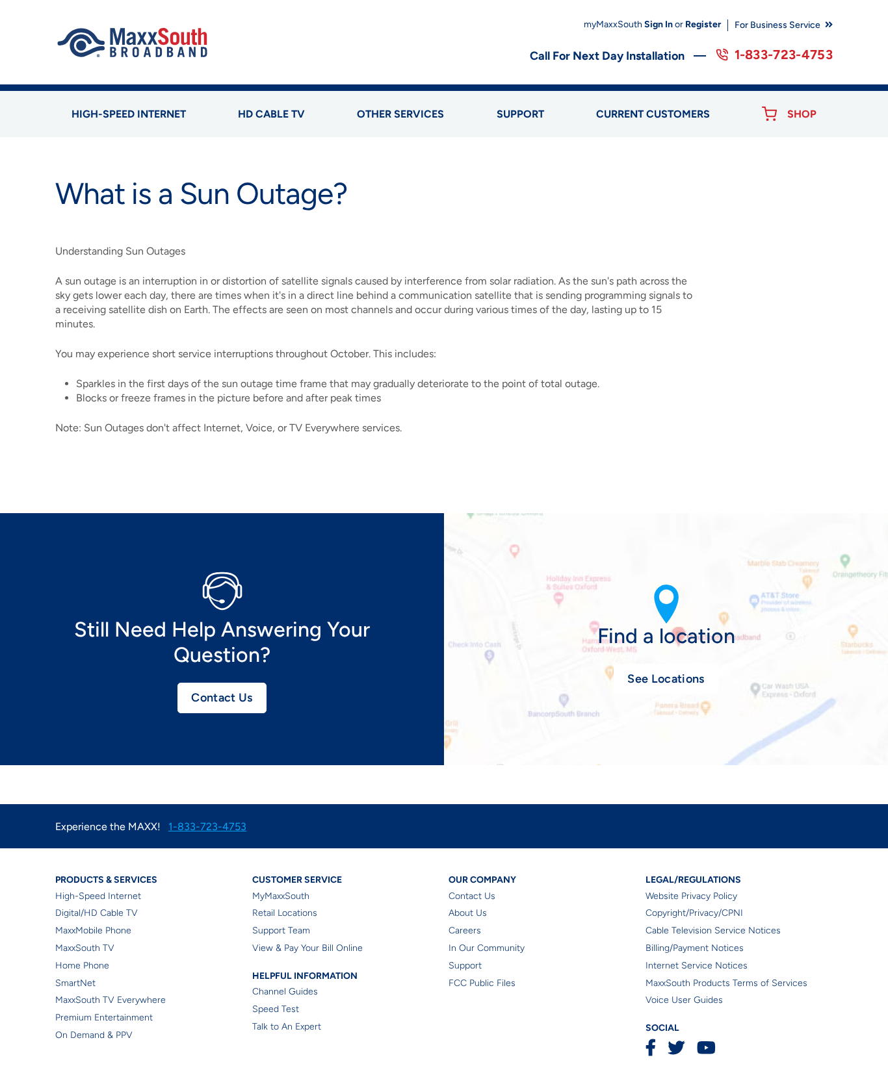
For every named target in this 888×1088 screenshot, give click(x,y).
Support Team (281, 930)
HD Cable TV (271, 114)
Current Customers (653, 114)
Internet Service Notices (697, 965)
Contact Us (221, 697)
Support (520, 114)
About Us (468, 912)
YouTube (706, 1047)
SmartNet (75, 983)
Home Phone (82, 965)
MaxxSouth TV (84, 948)
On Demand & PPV (94, 1035)
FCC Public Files (482, 983)
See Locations (665, 679)
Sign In (658, 24)
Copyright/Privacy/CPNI (694, 912)
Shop (801, 114)
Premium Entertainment (104, 1017)
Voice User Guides (684, 1000)
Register (703, 24)
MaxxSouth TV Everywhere (110, 1000)
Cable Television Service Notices (713, 930)
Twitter (676, 1047)
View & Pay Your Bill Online (307, 948)
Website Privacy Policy (691, 896)
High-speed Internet (129, 114)
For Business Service (777, 25)
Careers (465, 930)
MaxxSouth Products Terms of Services (726, 983)
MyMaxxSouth (280, 896)
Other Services (400, 114)
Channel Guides (285, 991)
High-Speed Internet (98, 896)
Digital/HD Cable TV (96, 912)
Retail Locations (284, 912)
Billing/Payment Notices (695, 948)
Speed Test (275, 1009)
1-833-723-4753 (784, 54)
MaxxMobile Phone (93, 930)
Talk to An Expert (286, 1026)
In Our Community (487, 948)
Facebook (651, 1047)
